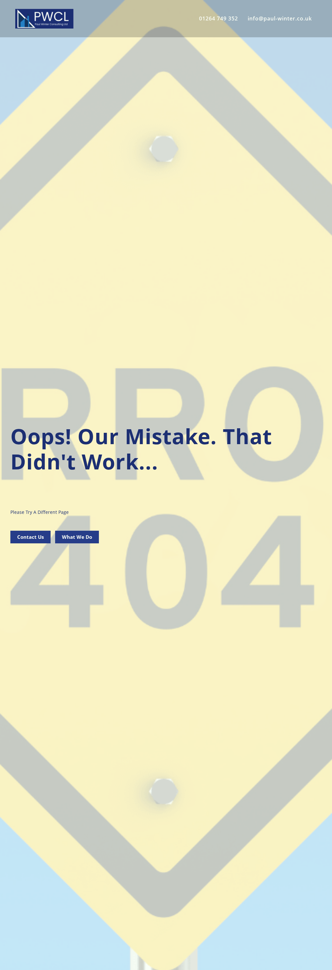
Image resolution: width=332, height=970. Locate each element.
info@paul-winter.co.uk (280, 18)
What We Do (77, 537)
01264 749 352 (218, 18)
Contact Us (30, 537)
